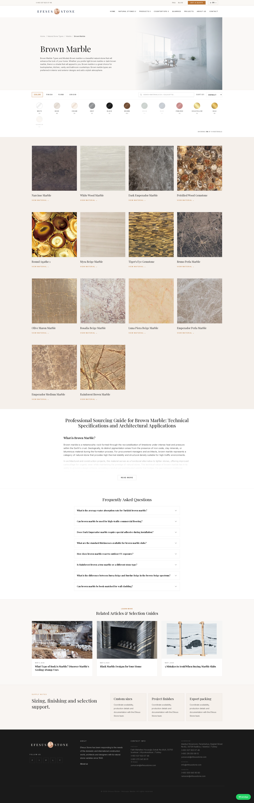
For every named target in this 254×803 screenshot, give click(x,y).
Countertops (161, 11)
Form (61, 95)
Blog (180, 3)
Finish (49, 95)
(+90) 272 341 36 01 (139, 759)
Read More (127, 478)
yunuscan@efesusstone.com (143, 765)
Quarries (176, 11)
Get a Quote (196, 2)
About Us (201, 11)
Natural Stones (127, 11)
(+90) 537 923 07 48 (44, 3)
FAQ (174, 3)
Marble (69, 36)
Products (145, 11)
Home (112, 11)
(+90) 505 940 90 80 (190, 773)
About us (84, 764)
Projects (189, 11)
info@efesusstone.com (191, 765)
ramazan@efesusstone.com (193, 776)
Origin (72, 95)
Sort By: (200, 95)
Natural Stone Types (56, 36)
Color (37, 95)
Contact (213, 11)
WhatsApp (243, 797)
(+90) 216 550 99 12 (190, 753)
